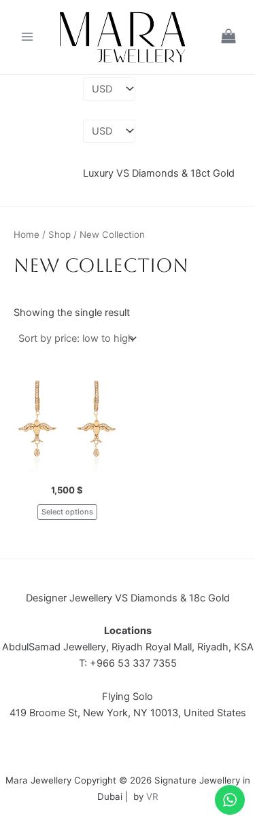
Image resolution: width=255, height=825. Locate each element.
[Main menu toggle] (27, 36)
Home (26, 234)
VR (152, 796)
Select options (67, 511)
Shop (59, 234)
